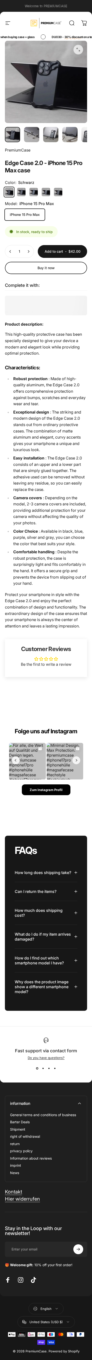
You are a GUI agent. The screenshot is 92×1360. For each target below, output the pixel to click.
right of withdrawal (25, 1136)
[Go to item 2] (31, 134)
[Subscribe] (78, 1249)
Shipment (17, 1129)
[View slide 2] (43, 1068)
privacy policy (21, 1151)
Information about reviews (31, 1158)
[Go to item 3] (50, 134)
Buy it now (46, 268)
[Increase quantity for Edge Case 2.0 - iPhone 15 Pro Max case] (28, 251)
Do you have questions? (46, 1058)
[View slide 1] (37, 1068)
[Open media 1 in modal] (78, 50)
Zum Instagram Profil (46, 790)
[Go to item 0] (12, 134)
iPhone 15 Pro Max (25, 214)
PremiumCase (17, 150)
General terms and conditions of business (43, 1115)
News (14, 1173)
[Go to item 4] (70, 134)
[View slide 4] (55, 1068)
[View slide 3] (49, 1068)
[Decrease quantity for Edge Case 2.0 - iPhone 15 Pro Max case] (10, 251)
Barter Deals (20, 1122)
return (15, 1144)
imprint (15, 1165)
